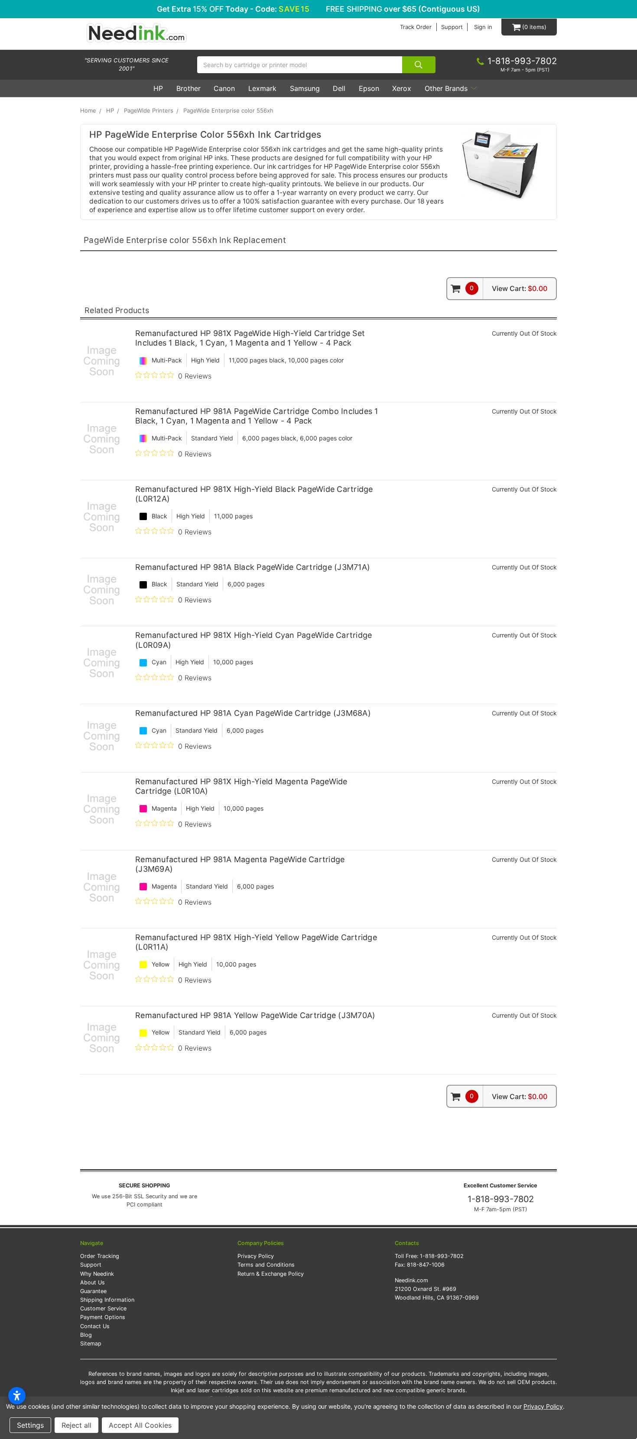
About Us (92, 1282)
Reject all (76, 1425)
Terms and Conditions (266, 1264)
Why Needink (97, 1274)
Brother (188, 88)
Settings (30, 1425)
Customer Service (103, 1308)
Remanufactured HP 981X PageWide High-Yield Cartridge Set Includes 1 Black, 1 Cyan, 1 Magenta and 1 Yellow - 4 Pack (250, 338)
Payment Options (102, 1317)
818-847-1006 (426, 1264)
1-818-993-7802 (501, 1199)
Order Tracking (99, 1256)
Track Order (416, 27)
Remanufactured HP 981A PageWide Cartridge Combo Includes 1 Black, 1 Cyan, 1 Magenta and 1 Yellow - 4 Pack (256, 416)
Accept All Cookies (140, 1425)
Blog (86, 1335)
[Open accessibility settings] (17, 1395)
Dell (339, 88)
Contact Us (95, 1326)
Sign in (483, 27)
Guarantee (93, 1291)
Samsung (305, 88)
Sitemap (90, 1343)
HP (158, 88)
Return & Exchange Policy (270, 1274)
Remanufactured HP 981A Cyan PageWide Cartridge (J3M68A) (253, 713)
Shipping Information (107, 1300)
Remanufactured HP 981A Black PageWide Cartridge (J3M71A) (252, 567)
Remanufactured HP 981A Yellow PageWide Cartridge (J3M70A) (255, 1015)
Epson (369, 88)
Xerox (401, 88)
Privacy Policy (255, 1256)
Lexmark (262, 88)
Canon (224, 88)
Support (452, 27)
